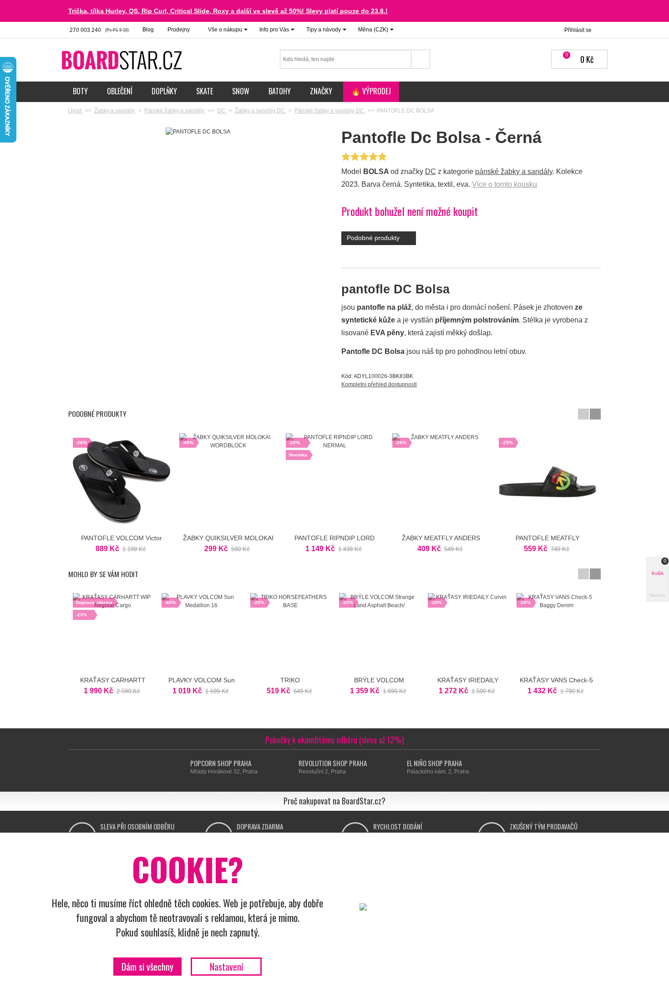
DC (430, 171)
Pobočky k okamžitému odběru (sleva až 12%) (334, 740)
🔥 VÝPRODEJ (371, 91)
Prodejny (178, 29)
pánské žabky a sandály (513, 171)
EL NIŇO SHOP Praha (434, 763)
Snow (240, 91)
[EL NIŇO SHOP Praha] (398, 767)
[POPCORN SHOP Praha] (182, 767)
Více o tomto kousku (504, 184)
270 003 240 (98, 30)
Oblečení (119, 91)
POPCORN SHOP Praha (220, 763)
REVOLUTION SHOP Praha (333, 763)
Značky (321, 91)
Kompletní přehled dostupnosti (379, 384)
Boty (80, 91)
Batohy (280, 91)
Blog (148, 29)
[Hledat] (420, 59)
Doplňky (164, 91)
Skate (204, 91)
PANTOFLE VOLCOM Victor (121, 538)
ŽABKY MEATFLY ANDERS (441, 538)
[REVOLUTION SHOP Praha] (290, 767)
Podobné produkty (374, 237)
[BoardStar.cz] (122, 59)
